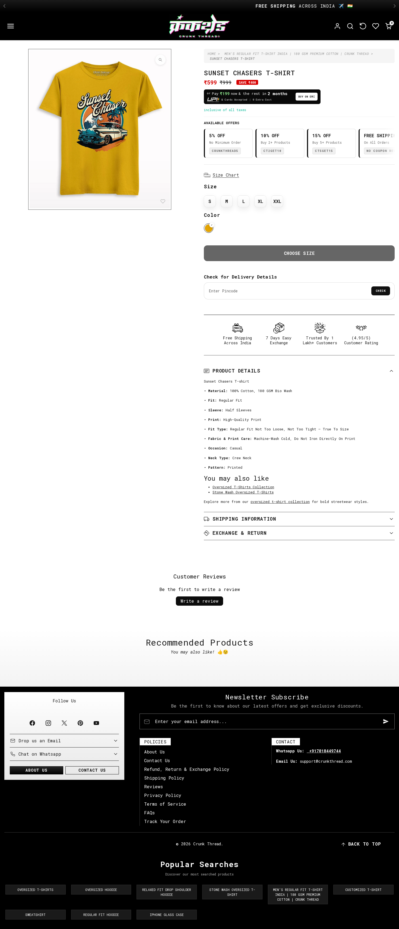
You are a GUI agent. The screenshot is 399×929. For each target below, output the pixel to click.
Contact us (92, 770)
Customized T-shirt (363, 889)
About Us (154, 752)
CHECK (381, 291)
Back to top (364, 844)
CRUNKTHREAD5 (225, 151)
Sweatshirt (35, 914)
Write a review (199, 601)
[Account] (337, 26)
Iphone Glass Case (167, 914)
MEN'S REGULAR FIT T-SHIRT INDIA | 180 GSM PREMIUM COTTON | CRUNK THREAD (296, 53)
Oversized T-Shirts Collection (243, 487)
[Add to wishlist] (163, 201)
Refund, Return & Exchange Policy (186, 769)
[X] (64, 723)
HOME (212, 53)
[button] (10, 26)
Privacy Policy (162, 795)
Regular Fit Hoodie (101, 914)
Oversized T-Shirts (35, 889)
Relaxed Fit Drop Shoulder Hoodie (166, 892)
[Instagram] (48, 723)
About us (36, 770)
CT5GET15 (324, 151)
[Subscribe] (385, 721)
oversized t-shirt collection (280, 501)
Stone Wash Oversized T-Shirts (243, 492)
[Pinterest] (80, 723)
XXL (277, 201)
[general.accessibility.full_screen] (160, 60)
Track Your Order (165, 821)
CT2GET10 (272, 151)
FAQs (149, 812)
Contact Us (157, 760)
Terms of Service (165, 804)
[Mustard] (208, 228)
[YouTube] (96, 723)
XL (260, 201)
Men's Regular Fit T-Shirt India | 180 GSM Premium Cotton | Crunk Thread (298, 894)
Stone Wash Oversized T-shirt (232, 892)
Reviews (153, 786)
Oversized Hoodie (101, 889)
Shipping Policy (164, 778)
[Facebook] (32, 723)
